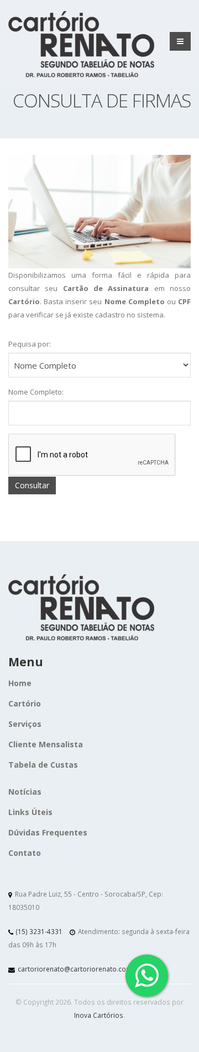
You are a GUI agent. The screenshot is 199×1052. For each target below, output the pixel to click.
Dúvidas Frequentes (47, 832)
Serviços (24, 724)
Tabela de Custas (43, 764)
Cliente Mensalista (45, 744)
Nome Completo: (36, 392)
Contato (24, 853)
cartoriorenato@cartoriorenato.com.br (79, 968)
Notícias (24, 791)
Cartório (24, 703)
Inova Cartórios (98, 1015)
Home (20, 683)
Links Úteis (30, 812)
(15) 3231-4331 (39, 931)
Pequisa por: (29, 344)
